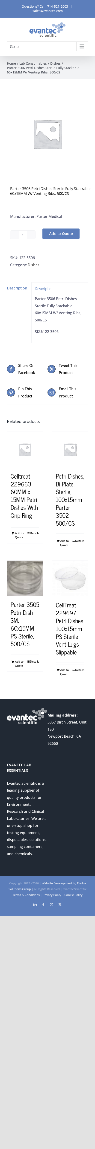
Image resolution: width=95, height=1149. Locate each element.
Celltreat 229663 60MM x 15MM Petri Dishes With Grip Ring (24, 495)
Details (34, 533)
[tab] (17, 288)
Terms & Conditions (26, 895)
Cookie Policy (73, 895)
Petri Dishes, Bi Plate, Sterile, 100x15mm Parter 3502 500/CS (70, 499)
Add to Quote (61, 233)
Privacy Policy (52, 895)
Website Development (57, 883)
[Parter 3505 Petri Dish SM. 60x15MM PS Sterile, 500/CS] (25, 578)
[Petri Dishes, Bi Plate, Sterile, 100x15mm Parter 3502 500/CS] (70, 449)
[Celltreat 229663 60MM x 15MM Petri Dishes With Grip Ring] (25, 449)
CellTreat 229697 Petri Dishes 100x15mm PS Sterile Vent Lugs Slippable (69, 628)
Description (17, 288)
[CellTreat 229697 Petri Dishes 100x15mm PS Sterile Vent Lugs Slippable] (70, 578)
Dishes (33, 264)
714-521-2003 (57, 6)
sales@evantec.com (48, 11)
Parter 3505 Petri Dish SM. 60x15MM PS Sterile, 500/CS (25, 623)
